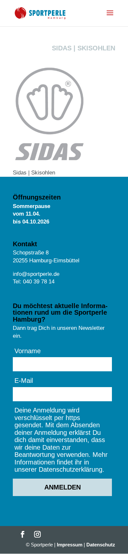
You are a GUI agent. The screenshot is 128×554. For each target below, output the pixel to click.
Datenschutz (100, 544)
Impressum (69, 544)
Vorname (27, 351)
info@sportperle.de (36, 274)
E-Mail (23, 380)
